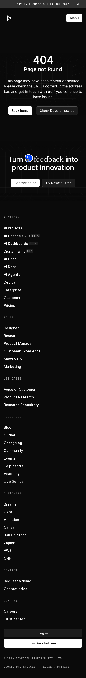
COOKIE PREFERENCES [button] (20, 667)
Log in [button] (43, 633)
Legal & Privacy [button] (56, 667)
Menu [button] (74, 18)
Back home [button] (20, 110)
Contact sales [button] (25, 183)
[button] (43, 4)
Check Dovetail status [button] (57, 110)
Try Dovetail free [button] (58, 183)
